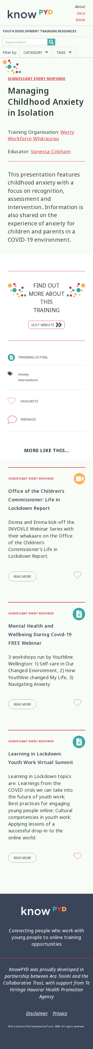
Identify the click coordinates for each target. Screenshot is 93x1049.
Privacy (60, 1013)
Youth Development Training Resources (39, 31)
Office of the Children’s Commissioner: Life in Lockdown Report (36, 500)
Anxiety (23, 374)
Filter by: (10, 52)
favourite (29, 401)
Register (80, 19)
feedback (28, 419)
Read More (22, 576)
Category (33, 52)
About (80, 6)
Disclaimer (37, 1013)
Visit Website (42, 324)
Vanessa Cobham (51, 151)
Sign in (81, 13)
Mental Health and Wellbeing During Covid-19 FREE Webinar (40, 634)
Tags (61, 52)
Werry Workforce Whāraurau (41, 135)
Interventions (28, 380)
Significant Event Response (36, 78)
